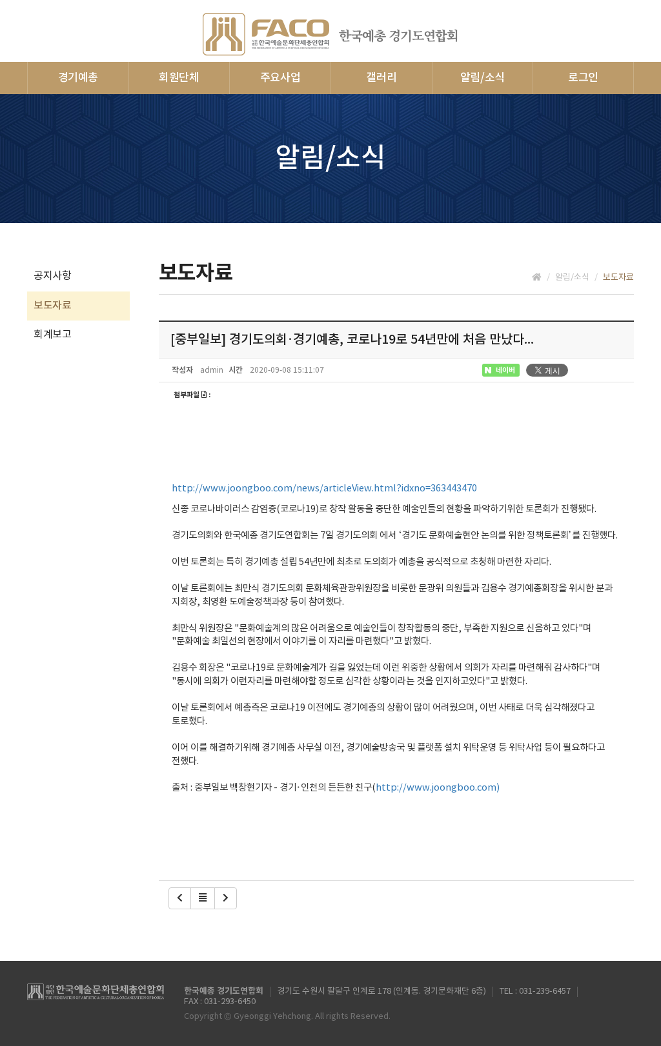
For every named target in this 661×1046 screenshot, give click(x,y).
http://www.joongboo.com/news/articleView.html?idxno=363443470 (324, 488)
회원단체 (179, 78)
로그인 (583, 78)
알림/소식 (482, 78)
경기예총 (78, 78)
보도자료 (52, 305)
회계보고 (52, 334)
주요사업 (280, 78)
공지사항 (52, 276)
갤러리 (381, 78)
